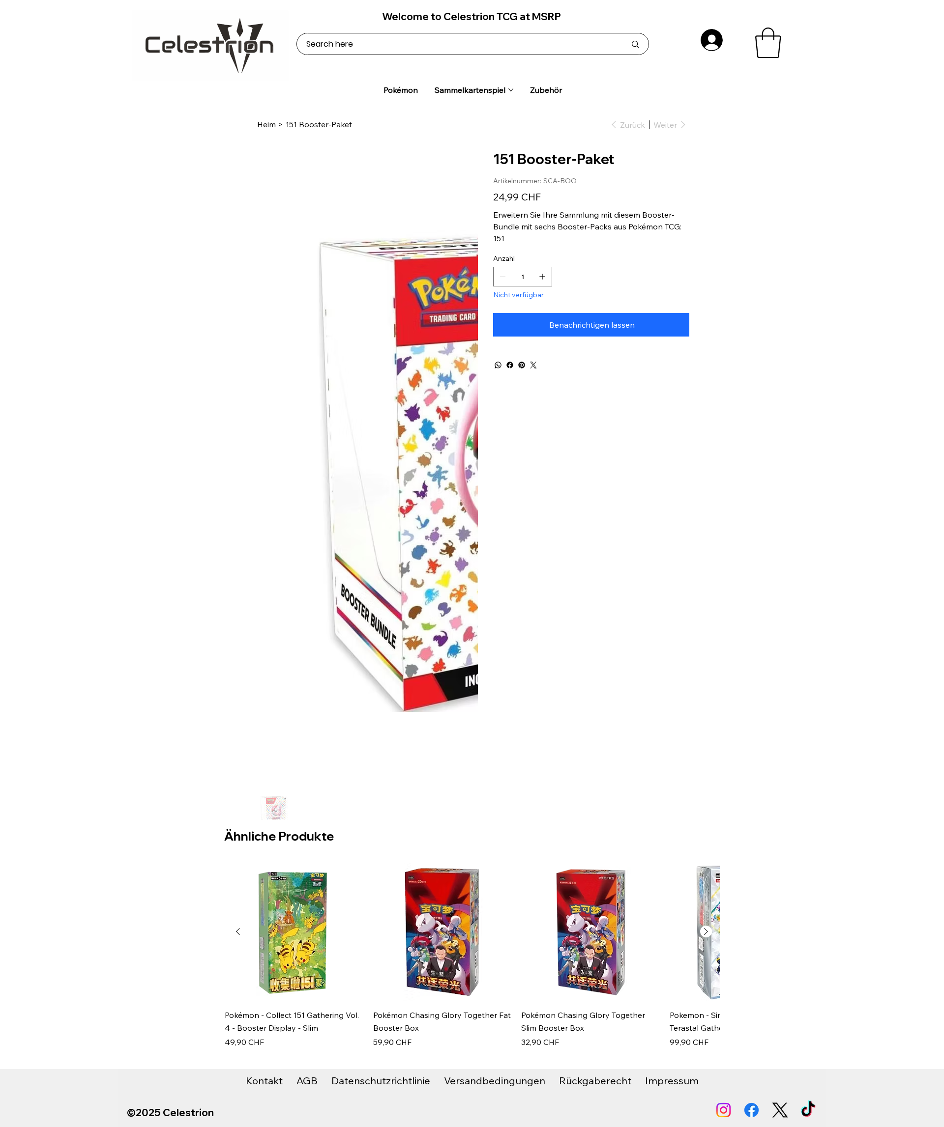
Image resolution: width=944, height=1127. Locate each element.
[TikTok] (808, 1110)
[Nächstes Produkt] (706, 931)
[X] (780, 1110)
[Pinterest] (522, 365)
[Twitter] (533, 365)
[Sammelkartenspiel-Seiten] (510, 89)
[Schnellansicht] (294, 932)
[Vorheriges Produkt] (238, 931)
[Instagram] (723, 1110)
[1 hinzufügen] (542, 276)
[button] (768, 43)
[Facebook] (510, 365)
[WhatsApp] (498, 365)
